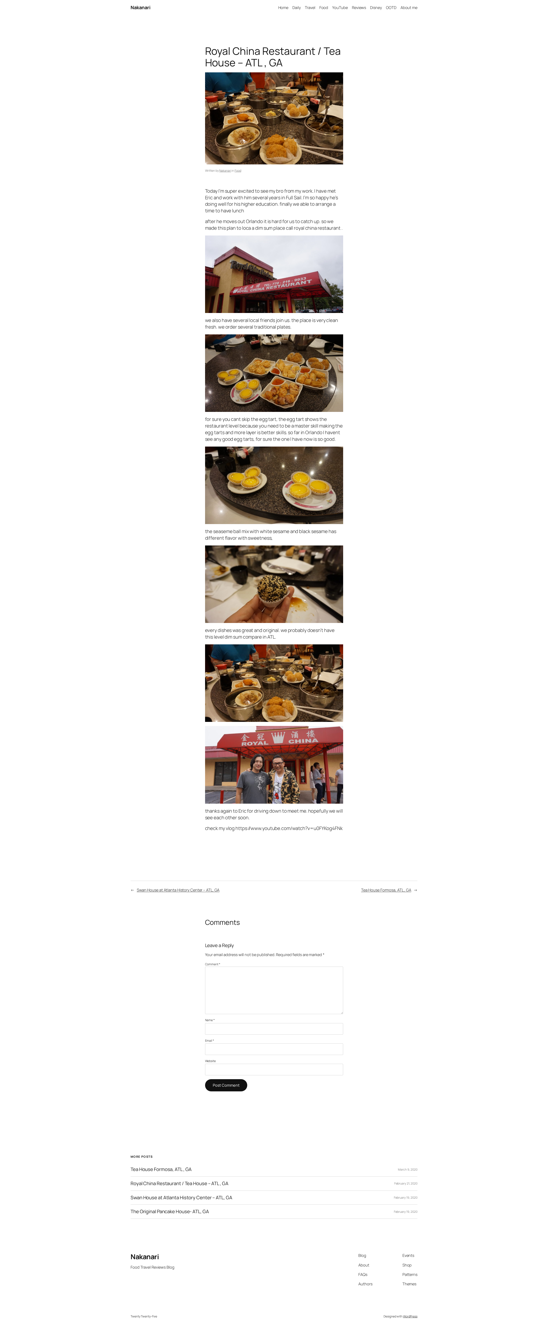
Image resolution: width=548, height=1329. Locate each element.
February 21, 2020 (405, 1183)
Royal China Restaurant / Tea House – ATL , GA (179, 1183)
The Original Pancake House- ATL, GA (170, 1211)
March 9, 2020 (407, 1169)
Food (238, 170)
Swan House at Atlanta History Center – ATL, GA (178, 889)
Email (209, 1040)
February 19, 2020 (405, 1197)
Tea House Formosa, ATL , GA (386, 889)
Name (210, 1020)
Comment (212, 964)
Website (210, 1061)
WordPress (410, 1316)
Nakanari (140, 7)
